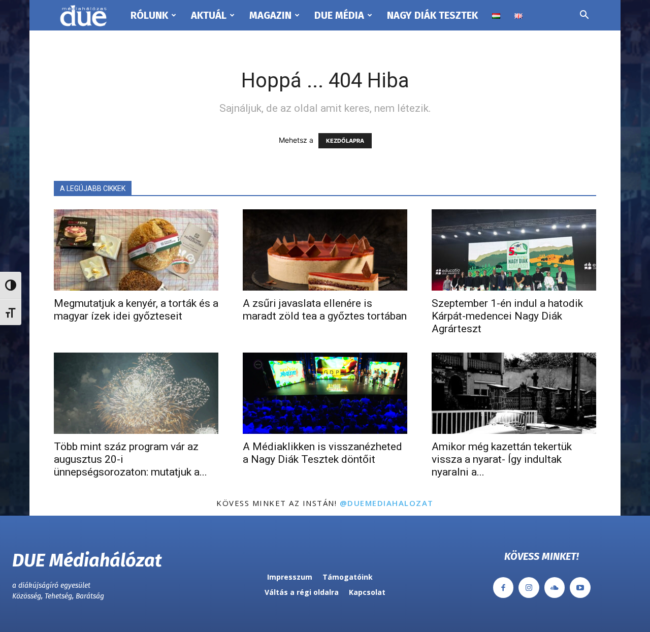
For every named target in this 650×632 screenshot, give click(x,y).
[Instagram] (528, 587)
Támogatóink (347, 577)
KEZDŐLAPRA (345, 140)
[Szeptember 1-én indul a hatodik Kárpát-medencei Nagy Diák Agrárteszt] (514, 250)
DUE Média (339, 15)
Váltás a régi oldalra (302, 592)
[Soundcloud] (554, 587)
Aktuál (208, 15)
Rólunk (149, 15)
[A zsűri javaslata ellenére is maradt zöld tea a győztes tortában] (325, 250)
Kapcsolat (367, 592)
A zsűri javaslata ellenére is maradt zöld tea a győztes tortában (325, 309)
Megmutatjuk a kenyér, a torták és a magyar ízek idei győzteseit (136, 309)
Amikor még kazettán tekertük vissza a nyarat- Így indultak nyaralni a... (502, 459)
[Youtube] (580, 587)
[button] (584, 16)
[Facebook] (503, 587)
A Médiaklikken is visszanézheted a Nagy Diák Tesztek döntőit (322, 452)
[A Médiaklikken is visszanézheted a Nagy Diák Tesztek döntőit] (325, 393)
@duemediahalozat (387, 503)
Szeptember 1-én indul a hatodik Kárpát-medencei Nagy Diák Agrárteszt (507, 316)
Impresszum (289, 577)
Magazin (270, 15)
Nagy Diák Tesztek (432, 15)
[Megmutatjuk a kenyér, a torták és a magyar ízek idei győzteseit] (136, 250)
